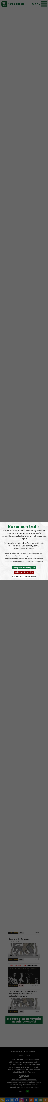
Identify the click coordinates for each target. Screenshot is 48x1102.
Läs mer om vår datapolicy (24, 576)
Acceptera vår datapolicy (24, 567)
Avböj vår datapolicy (24, 572)
